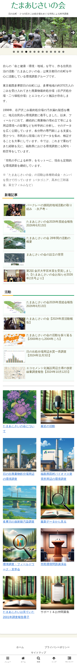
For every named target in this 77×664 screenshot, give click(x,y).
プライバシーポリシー (57, 647)
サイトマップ (38, 652)
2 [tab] (18, 52)
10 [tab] (51, 52)
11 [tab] (55, 52)
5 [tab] (30, 52)
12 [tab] (59, 52)
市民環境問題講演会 (53, 564)
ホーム (20, 647)
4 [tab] (26, 52)
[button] (69, 513)
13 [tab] (63, 52)
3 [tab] (22, 52)
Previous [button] (4, 32)
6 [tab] (34, 52)
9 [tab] (47, 52)
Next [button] (73, 32)
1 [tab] (14, 52)
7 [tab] (39, 52)
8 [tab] (43, 52)
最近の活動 (48, 426)
